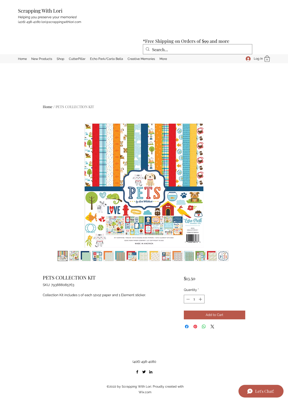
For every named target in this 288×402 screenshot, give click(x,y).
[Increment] (201, 299)
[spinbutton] (194, 299)
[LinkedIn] (150, 372)
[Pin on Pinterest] (195, 326)
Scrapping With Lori (40, 10)
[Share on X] (212, 326)
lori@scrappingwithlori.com (61, 22)
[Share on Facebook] (186, 326)
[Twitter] (144, 372)
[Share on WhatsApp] (204, 326)
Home (47, 106)
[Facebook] (137, 372)
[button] (267, 58)
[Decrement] (187, 299)
